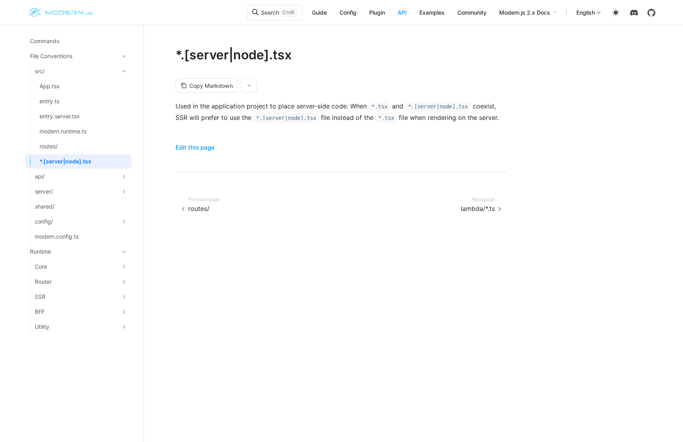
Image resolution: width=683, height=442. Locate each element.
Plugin (377, 12)
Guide (319, 12)
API (402, 12)
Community (472, 12)
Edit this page (195, 147)
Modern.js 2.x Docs (524, 12)
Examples (432, 12)
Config (348, 12)
